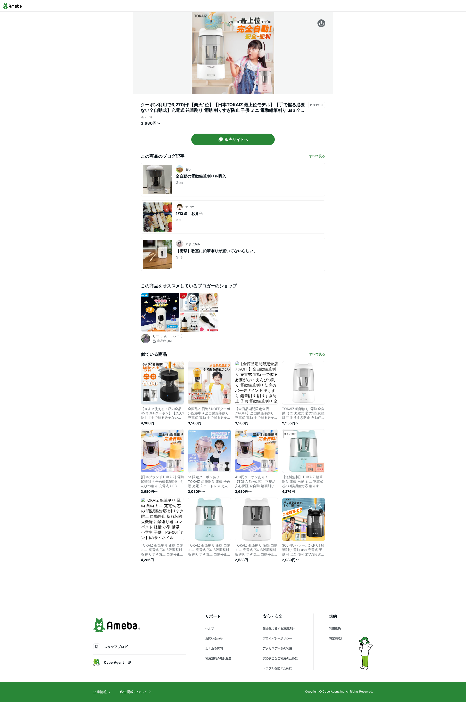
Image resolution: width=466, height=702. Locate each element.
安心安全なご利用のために (280, 658)
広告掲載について (133, 692)
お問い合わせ (214, 638)
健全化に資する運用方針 (279, 628)
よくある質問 (214, 648)
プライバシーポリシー (277, 638)
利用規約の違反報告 (218, 658)
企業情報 (100, 692)
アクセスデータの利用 (277, 648)
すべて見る (317, 156)
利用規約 (335, 628)
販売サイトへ (236, 139)
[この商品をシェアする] (321, 23)
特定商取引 (336, 638)
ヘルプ (209, 628)
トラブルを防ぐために (277, 668)
